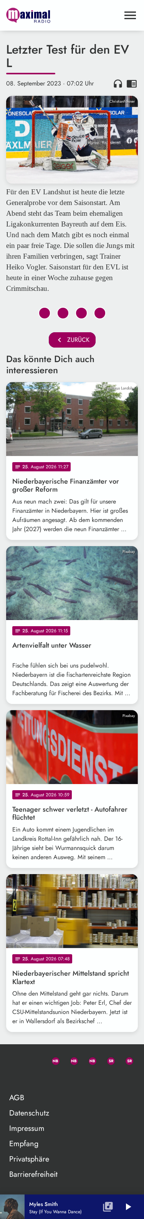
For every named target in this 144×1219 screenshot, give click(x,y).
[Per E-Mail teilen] (100, 313)
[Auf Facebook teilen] (44, 313)
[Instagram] (89, 1059)
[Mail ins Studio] (15, 1059)
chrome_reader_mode (131, 83)
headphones (118, 83)
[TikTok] (15, 1078)
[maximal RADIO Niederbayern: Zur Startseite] (62, 15)
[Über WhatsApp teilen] (81, 313)
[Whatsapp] (52, 1059)
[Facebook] (71, 1059)
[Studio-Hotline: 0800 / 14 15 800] (34, 1059)
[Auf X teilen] (63, 313)
